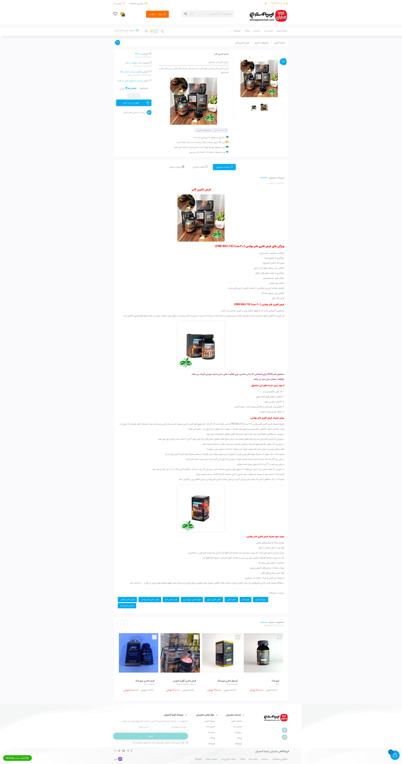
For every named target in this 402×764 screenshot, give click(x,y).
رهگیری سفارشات (279, 759)
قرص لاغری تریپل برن (192, 599)
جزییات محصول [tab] (223, 167)
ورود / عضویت (155, 14)
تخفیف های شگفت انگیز (124, 30)
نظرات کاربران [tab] (198, 167)
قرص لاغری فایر (201, 189)
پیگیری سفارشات (136, 3)
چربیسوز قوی (260, 599)
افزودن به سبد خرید (131, 102)
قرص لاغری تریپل (214, 599)
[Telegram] (128, 750)
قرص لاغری (231, 599)
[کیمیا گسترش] (268, 16)
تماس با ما (117, 3)
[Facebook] (131, 750)
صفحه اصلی (282, 31)
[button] (249, 57)
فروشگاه (237, 31)
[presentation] (124, 624)
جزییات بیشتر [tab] (175, 167)
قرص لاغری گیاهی (127, 599)
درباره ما (256, 31)
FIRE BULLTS (237, 424)
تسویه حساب (211, 759)
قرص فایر (245, 599)
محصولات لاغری (261, 42)
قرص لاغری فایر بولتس (150, 599)
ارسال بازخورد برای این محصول (117, 42)
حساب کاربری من (228, 759)
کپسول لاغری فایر (127, 605)
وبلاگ (247, 31)
